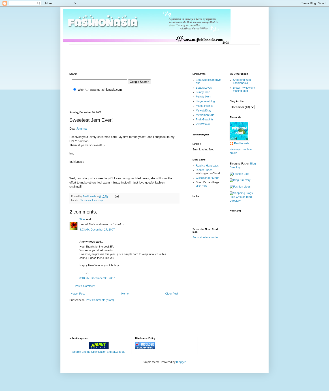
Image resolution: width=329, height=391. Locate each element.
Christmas (85, 200)
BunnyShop (203, 92)
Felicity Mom (203, 96)
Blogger (181, 362)
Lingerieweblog (205, 101)
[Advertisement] (150, 55)
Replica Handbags (207, 165)
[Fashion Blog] (239, 173)
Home (125, 293)
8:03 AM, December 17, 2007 (97, 229)
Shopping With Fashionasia (242, 81)
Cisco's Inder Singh (207, 177)
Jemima (81, 128)
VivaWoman (203, 124)
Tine (82, 219)
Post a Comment (85, 286)
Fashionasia (242, 143)
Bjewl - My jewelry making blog (244, 89)
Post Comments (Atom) (100, 300)
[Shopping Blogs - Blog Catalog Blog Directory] (245, 200)
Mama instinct (204, 105)
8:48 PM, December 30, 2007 (97, 278)
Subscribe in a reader (205, 237)
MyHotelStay (203, 110)
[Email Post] (117, 196)
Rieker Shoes (204, 170)
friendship (97, 200)
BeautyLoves (204, 87)
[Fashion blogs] (240, 186)
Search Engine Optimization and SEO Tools (98, 351)
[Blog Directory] (240, 180)
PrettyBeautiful (205, 119)
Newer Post (77, 293)
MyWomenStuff (205, 115)
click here (201, 185)
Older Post (171, 293)
